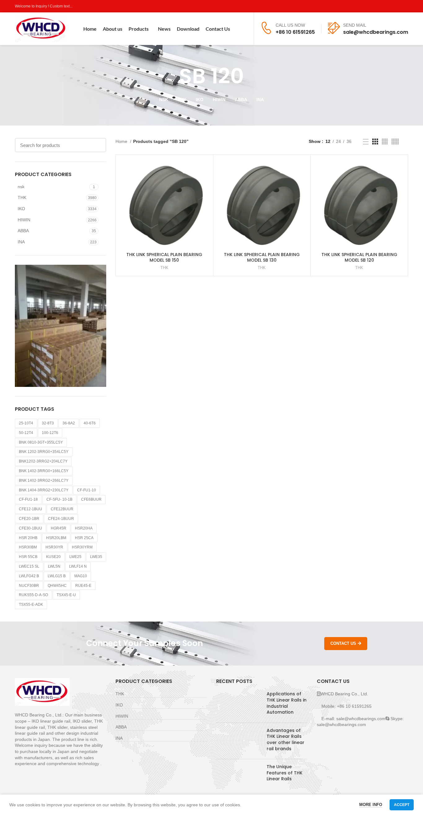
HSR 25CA (84, 538)
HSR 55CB (28, 557)
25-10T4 (26, 423)
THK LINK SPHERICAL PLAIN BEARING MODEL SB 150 (164, 257)
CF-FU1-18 (28, 499)
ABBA (23, 230)
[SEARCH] (98, 145)
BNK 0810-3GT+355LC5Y (41, 442)
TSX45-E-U (66, 595)
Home (122, 141)
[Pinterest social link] (404, 6)
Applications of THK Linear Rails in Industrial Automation (287, 703)
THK (22, 197)
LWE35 (96, 557)
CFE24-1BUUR (61, 518)
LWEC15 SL (29, 566)
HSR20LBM (56, 538)
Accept (401, 805)
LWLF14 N (78, 566)
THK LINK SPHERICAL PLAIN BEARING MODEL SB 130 (262, 257)
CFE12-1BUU (30, 509)
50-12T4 (26, 433)
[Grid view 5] (395, 141)
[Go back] (171, 76)
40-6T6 (90, 423)
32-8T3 (48, 423)
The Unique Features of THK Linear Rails (285, 773)
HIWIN (24, 219)
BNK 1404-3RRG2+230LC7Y (43, 490)
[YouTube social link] (397, 6)
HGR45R (58, 528)
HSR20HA (84, 528)
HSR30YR (54, 547)
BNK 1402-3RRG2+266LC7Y (43, 480)
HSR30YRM (82, 547)
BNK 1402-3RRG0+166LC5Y (43, 471)
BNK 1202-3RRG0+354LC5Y (43, 452)
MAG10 (80, 576)
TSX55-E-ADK (31, 604)
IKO (21, 208)
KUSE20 (53, 557)
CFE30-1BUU (30, 528)
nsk (21, 186)
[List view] (365, 141)
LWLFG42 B (29, 576)
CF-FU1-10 (86, 490)
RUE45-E (83, 585)
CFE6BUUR (91, 499)
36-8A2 (69, 423)
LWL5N (54, 566)
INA (21, 241)
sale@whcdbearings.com (375, 32)
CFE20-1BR (29, 518)
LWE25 (75, 557)
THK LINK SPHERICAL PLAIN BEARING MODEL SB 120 (359, 257)
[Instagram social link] (390, 6)
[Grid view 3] (375, 141)
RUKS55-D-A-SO (33, 595)
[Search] (245, 29)
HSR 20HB (28, 538)
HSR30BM (28, 547)
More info (370, 804)
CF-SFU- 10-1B (59, 499)
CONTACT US (343, 643)
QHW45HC (57, 585)
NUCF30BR (29, 585)
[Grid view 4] (385, 141)
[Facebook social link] (376, 6)
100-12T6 (50, 433)
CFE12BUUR (62, 509)
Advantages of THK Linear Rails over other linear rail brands (285, 739)
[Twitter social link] (383, 6)
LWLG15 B (57, 576)
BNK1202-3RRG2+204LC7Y (43, 461)
